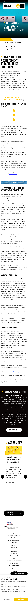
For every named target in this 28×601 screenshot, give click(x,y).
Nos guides (14, 572)
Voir (22, 100)
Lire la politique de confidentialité (7, 594)
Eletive (2, 285)
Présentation (14, 537)
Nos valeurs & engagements (14, 540)
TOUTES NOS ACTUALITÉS (10, 513)
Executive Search (14, 555)
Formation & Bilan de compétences (14, 560)
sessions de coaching (13, 372)
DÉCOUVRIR (8, 482)
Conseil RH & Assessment (14, 565)
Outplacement (14, 568)
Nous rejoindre (14, 547)
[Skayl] (7, 5)
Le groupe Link (14, 545)
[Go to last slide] (2, 477)
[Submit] (23, 2)
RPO (14, 558)
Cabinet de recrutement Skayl (14, 535)
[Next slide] (25, 477)
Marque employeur (14, 563)
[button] (14, 430)
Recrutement (14, 553)
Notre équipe (14, 542)
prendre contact (13, 174)
